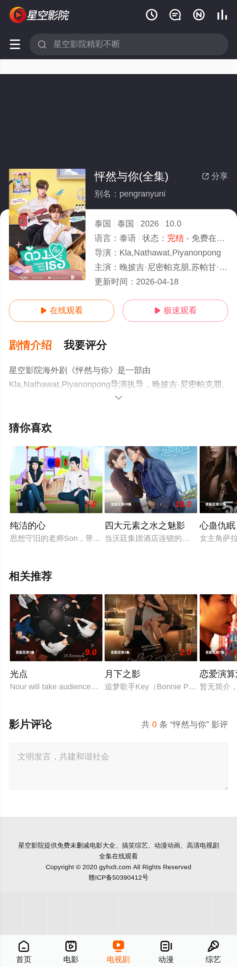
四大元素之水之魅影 (145, 525)
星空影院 (31, 845)
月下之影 (122, 674)
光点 (19, 674)
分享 (215, 176)
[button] (36, 345)
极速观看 (175, 310)
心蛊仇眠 (217, 525)
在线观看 (61, 310)
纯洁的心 (28, 525)
